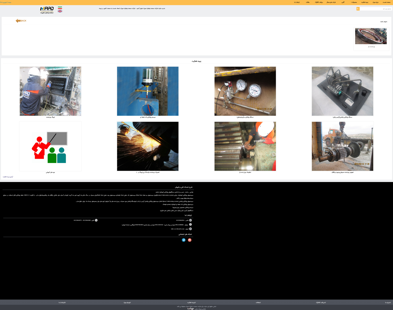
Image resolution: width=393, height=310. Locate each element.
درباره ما (387, 302)
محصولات (354, 2)
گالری (343, 2)
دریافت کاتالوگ (319, 2)
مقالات (307, 2)
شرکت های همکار (331, 2)
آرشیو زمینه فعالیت (8, 177)
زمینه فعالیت (364, 2)
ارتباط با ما (297, 2)
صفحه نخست (386, 2)
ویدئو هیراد (127, 302)
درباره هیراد (375, 2)
